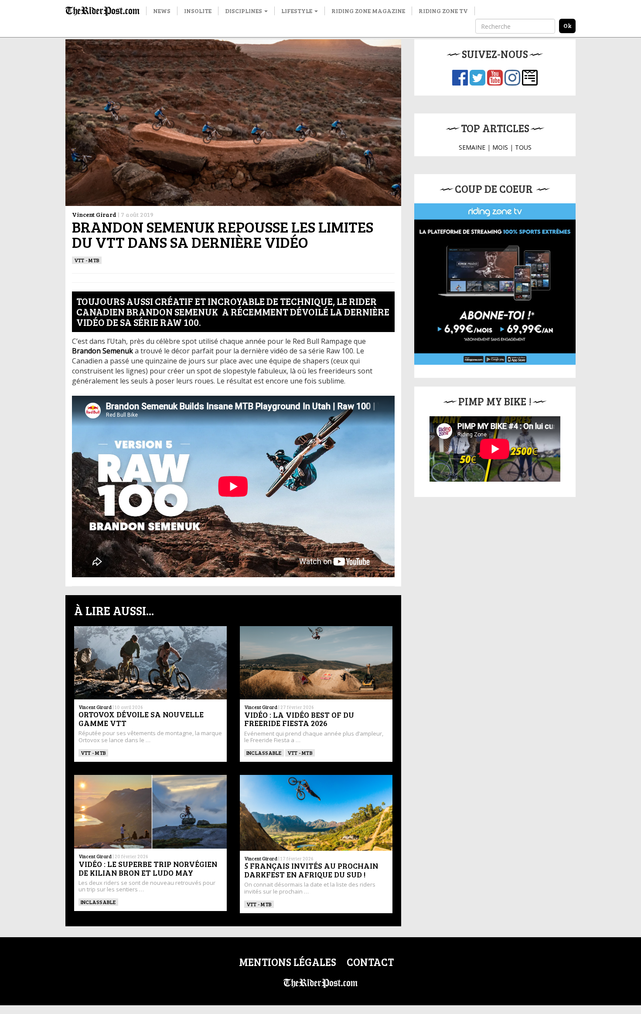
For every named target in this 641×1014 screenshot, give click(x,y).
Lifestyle (297, 11)
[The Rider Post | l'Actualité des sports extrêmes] (102, 11)
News (161, 11)
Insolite (197, 11)
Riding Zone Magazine (368, 11)
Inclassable (264, 752)
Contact (370, 962)
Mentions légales (287, 962)
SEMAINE (472, 147)
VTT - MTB (86, 260)
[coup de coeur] (495, 284)
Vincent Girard (94, 214)
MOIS (500, 147)
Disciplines (244, 11)
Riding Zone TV (443, 11)
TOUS (523, 147)
